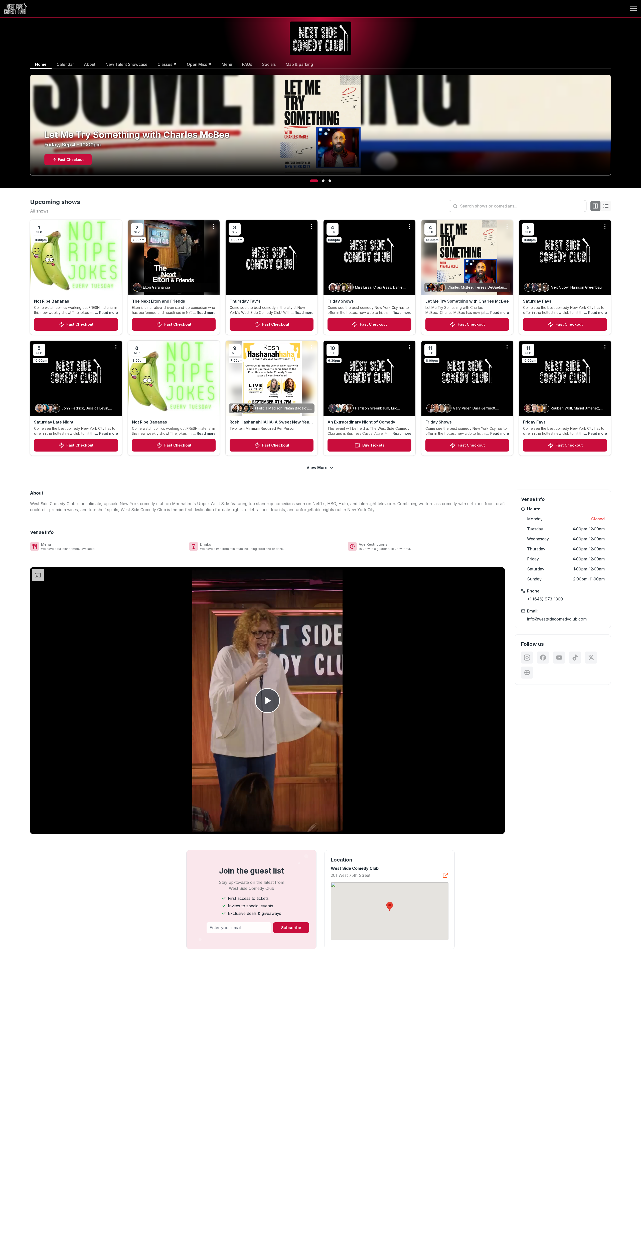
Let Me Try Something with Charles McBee (467, 301)
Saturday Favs (537, 301)
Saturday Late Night (53, 422)
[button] (389, 906)
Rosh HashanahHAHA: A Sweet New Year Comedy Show (270, 422)
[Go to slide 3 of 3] (330, 180)
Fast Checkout (79, 324)
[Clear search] (581, 206)
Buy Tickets (373, 445)
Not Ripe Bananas (51, 301)
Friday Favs (534, 422)
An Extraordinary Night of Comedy (361, 422)
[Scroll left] (29, 128)
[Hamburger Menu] (633, 8)
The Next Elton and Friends (158, 301)
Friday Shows (341, 301)
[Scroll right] (612, 128)
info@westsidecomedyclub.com (557, 618)
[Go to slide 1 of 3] (311, 180)
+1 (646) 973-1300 (545, 598)
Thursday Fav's (245, 301)
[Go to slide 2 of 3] (320, 180)
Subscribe (291, 927)
